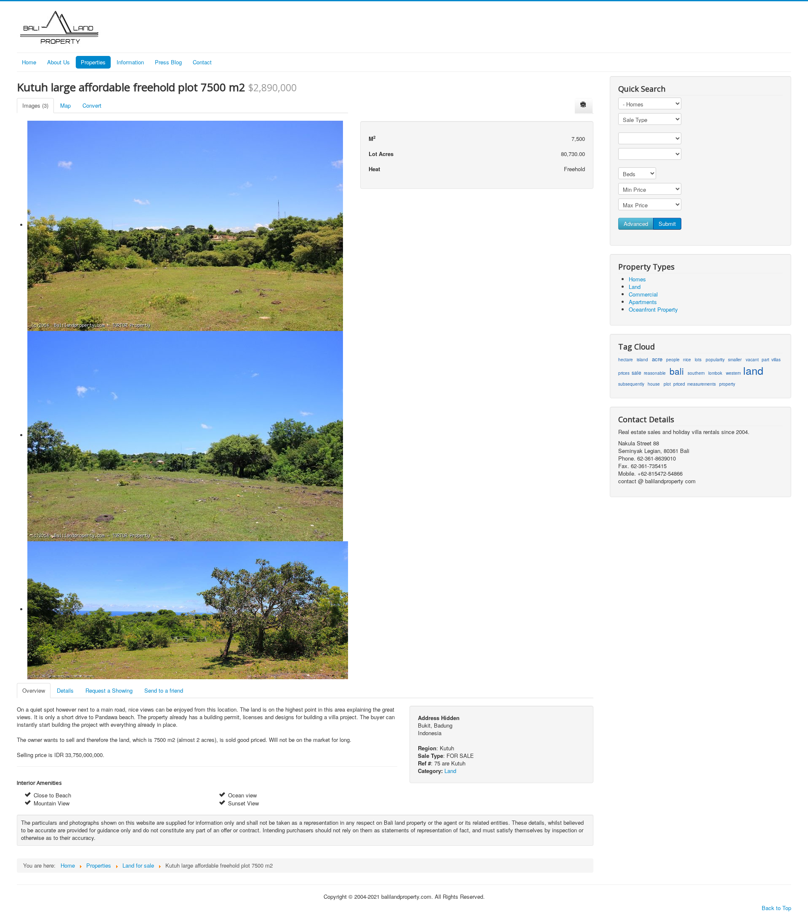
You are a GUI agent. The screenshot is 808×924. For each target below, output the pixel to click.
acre (657, 359)
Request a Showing (109, 690)
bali (677, 372)
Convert (91, 105)
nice (687, 360)
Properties (93, 62)
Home (29, 62)
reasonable (655, 373)
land (753, 371)
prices (624, 373)
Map (65, 105)
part (765, 360)
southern (696, 373)
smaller (735, 360)
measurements (701, 384)
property (727, 384)
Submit (667, 224)
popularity (715, 360)
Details (65, 690)
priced (679, 384)
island (642, 360)
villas (776, 360)
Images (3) (35, 105)
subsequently (631, 384)
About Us (58, 62)
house (654, 384)
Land (450, 771)
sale (636, 372)
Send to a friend (163, 690)
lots (698, 360)
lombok (715, 373)
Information (130, 62)
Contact (202, 62)
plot (667, 384)
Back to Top (776, 908)
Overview (33, 690)
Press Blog (168, 62)
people (673, 360)
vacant (752, 360)
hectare (625, 360)
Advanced (636, 224)
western (733, 373)
